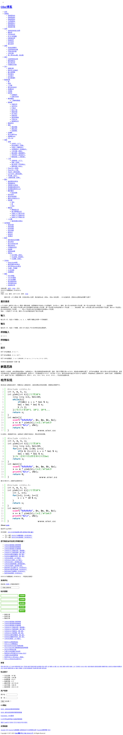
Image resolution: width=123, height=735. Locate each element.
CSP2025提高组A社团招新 (12, 548)
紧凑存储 (14, 112)
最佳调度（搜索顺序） (19, 153)
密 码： (3, 698)
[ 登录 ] (7, 584)
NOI (49, 730)
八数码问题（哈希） (14, 177)
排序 (5, 28)
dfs (53, 666)
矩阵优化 (14, 115)
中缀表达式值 (12, 64)
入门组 (24, 668)
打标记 (14, 108)
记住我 (7, 701)
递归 (5, 57)
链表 (9, 83)
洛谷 (2, 722)
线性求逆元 (11, 245)
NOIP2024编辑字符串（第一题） (14, 556)
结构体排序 (11, 38)
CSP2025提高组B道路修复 (12, 547)
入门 (10, 666)
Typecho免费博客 (42, 730)
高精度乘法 (11, 19)
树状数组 (11, 98)
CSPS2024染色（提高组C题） (13, 565)
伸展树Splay (11, 136)
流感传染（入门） (17, 160)
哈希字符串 (15, 96)
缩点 (13, 202)
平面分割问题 (12, 51)
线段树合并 (15, 121)
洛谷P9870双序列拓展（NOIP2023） (15, 569)
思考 (7, 666)
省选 (89, 666)
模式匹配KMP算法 (14, 264)
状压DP (10, 234)
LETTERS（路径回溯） (15, 174)
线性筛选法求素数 (13, 240)
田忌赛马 (11, 74)
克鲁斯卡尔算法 (13, 185)
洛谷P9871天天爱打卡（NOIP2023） (15, 567)
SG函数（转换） (17, 258)
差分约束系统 (12, 196)
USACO (83, 666)
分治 (13, 288)
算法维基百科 (12, 281)
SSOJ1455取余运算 (10, 649)
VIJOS (11, 722)
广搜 (9, 158)
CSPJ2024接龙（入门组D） (13, 558)
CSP (48, 666)
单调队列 (11, 89)
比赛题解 (16, 730)
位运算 (5, 668)
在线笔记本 (11, 285)
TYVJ (15, 722)
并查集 (10, 91)
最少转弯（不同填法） (19, 164)
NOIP (12, 532)
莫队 (9, 125)
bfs (14, 668)
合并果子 (11, 76)
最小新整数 (11, 72)
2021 (58, 666)
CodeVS (6, 722)
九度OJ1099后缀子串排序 (12, 651)
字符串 (6, 260)
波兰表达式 (11, 62)
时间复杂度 (29, 668)
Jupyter (11, 730)
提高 (20, 532)
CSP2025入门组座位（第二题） (14, 631)
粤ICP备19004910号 (27, 733)
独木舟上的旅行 (13, 70)
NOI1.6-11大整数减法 (11, 644)
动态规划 (7, 223)
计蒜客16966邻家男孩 (11, 655)
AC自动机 (11, 270)
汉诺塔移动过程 (13, 59)
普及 (28, 532)
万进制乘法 (11, 21)
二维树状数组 (16, 100)
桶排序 (10, 32)
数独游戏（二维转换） (19, 157)
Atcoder (3, 730)
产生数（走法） (13, 175)
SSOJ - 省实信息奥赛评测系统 (10, 709)
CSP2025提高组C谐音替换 (12, 545)
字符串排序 (11, 34)
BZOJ (19, 722)
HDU (25, 722)
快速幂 (10, 249)
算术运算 (44, 668)
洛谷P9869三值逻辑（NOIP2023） (15, 571)
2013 (9, 532)
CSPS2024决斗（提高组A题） (13, 562)
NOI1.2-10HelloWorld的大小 (13, 659)
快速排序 (11, 40)
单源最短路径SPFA (14, 187)
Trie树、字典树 (12, 268)
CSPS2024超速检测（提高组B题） (15, 564)
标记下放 (14, 110)
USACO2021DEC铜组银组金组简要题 (16, 647)
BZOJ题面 (11, 275)
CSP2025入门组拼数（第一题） (14, 633)
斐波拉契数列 (12, 47)
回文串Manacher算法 (14, 266)
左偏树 (10, 132)
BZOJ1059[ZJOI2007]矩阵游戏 (13, 645)
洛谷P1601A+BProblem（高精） (14, 657)
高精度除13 (11, 23)
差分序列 (11, 241)
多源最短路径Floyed (14, 189)
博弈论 (10, 253)
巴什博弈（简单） (17, 255)
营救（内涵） (16, 162)
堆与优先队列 (12, 87)
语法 (43, 666)
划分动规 (11, 230)
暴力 (79, 666)
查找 (37, 668)
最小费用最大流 (17, 211)
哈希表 (10, 93)
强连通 (10, 200)
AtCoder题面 (12, 277)
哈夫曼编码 (11, 78)
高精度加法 (11, 15)
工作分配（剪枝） (17, 151)
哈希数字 (14, 95)
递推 (5, 45)
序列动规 (11, 226)
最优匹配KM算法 (17, 221)
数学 (5, 238)
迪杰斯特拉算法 (13, 181)
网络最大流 (15, 209)
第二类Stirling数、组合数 (16, 55)
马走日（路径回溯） (14, 172)
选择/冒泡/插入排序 (14, 30)
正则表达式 (23, 730)
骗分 (32, 532)
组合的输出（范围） (18, 145)
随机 (5, 274)
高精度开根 (11, 27)
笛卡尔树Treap (12, 134)
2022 (2, 668)
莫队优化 (14, 129)
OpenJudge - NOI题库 (7, 715)
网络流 (10, 208)
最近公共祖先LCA (14, 198)
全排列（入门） (17, 143)
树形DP (10, 232)
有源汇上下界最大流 (18, 215)
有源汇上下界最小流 (18, 217)
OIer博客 (6, 6)
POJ (22, 722)
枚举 (29, 666)
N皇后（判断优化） (18, 147)
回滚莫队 (14, 130)
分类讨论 (110, 666)
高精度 (6, 13)
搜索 (5, 140)
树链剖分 (11, 123)
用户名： (3, 694)
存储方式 (14, 104)
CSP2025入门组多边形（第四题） (15, 550)
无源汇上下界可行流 (18, 213)
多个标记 (14, 113)
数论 (107, 666)
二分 (74, 666)
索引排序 (11, 44)
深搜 (9, 141)
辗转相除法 (11, 61)
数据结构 (7, 79)
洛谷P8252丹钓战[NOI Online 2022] (15, 653)
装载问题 (11, 68)
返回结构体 (15, 117)
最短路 (92, 666)
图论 (5, 179)
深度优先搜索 (97, 666)
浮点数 (34, 668)
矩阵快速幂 (11, 251)
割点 (13, 206)
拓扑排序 (11, 194)
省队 (55, 666)
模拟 (35, 666)
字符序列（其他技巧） (19, 155)
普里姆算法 (11, 183)
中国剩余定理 (12, 247)
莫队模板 (14, 127)
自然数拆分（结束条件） (19, 149)
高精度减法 (11, 17)
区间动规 (11, 228)
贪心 (5, 66)
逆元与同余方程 (13, 243)
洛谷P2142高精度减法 (11, 642)
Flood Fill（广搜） (13, 170)
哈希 (40, 668)
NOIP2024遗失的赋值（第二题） (14, 554)
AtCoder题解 (12, 279)
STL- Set (10, 138)
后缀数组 (11, 272)
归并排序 (11, 42)
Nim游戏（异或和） (18, 257)
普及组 (32, 666)
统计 (86, 666)
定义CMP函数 (12, 36)
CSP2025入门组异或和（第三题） (15, 552)
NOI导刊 (67, 666)
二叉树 (10, 85)
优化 (61, 666)
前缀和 (103, 666)
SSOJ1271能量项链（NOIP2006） (22, 535)
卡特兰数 (11, 53)
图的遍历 (11, 191)
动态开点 (14, 106)
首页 (5, 11)
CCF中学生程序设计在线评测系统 (11, 719)
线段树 (10, 102)
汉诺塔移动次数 (13, 49)
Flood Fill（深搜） (13, 168)
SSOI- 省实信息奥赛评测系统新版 (11, 712)
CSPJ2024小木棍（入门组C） (13, 560)
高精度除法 (11, 25)
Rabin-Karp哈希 (13, 262)
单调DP (10, 236)
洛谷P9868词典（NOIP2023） (13, 573)
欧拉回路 (14, 192)
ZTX (7, 730)
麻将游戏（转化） (17, 166)
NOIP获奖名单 (31, 730)
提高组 (25, 532)
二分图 (10, 219)
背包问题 (11, 224)
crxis (7, 525)
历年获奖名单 (12, 283)
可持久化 (14, 119)
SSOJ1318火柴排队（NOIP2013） (22, 537)
